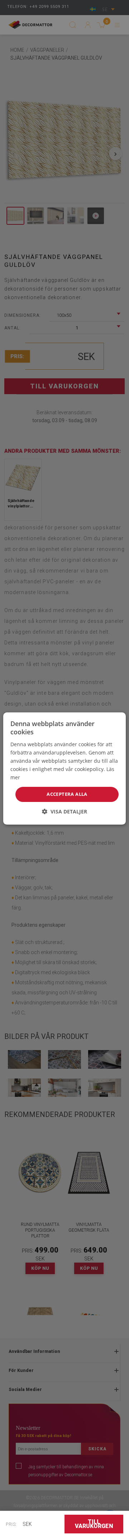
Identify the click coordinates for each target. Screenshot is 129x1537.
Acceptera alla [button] (67, 794)
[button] (64, 811)
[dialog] (64, 768)
